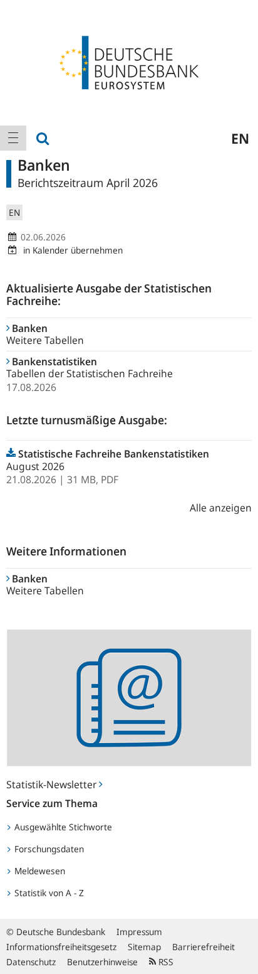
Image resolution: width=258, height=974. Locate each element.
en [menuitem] (240, 138)
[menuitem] (13, 138)
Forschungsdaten (48, 849)
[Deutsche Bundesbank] (129, 61)
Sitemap (144, 947)
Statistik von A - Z (48, 893)
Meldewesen (38, 871)
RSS (164, 962)
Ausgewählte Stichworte (62, 827)
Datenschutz (31, 962)
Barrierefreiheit (203, 947)
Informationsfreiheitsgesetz (61, 947)
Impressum (139, 932)
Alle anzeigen (221, 508)
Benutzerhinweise (102, 962)
